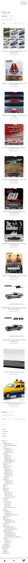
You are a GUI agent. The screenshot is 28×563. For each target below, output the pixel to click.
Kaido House (5, 431)
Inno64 (4, 429)
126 (18, 23)
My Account (4, 561)
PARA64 (4, 433)
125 (15, 23)
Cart (21, 560)
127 (22, 23)
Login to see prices (14, 54)
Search (14, 561)
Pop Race (5, 436)
